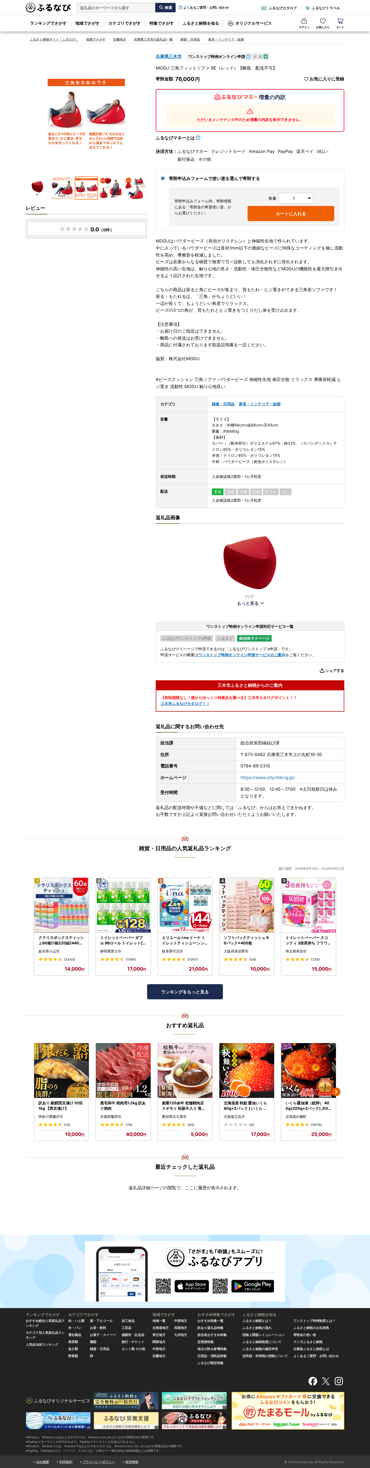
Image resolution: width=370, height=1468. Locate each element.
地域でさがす (87, 23)
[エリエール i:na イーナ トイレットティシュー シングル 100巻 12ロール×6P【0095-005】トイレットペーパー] (185, 905)
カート (340, 27)
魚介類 (73, 1349)
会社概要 (42, 1462)
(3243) (69, 959)
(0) (251, 1125)
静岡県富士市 (110, 951)
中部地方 (158, 1349)
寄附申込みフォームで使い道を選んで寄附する (214, 178)
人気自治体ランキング (42, 1344)
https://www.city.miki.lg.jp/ (268, 777)
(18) (67, 1125)
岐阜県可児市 (172, 951)
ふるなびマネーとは (175, 137)
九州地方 (180, 1335)
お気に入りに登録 (327, 78)
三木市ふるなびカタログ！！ (185, 703)
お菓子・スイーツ (103, 1335)
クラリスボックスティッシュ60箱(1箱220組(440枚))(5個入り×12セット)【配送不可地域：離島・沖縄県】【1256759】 (61, 940)
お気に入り (323, 27)
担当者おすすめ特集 (212, 1335)
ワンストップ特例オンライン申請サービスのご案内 (241, 654)
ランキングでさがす (48, 23)
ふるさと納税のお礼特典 (311, 1328)
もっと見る (248, 603)
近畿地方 (119, 39)
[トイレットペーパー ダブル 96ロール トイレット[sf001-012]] (123, 905)
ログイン (304, 27)
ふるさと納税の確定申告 (260, 1349)
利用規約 (65, 1462)
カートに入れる (291, 213)
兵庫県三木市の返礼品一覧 (153, 39)
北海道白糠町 (296, 1116)
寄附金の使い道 (304, 1335)
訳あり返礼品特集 (210, 1328)
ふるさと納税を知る (201, 23)
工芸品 (126, 1328)
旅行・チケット (133, 1342)
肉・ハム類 (76, 1321)
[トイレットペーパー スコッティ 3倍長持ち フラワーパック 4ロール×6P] (308, 905)
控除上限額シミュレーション (263, 1335)
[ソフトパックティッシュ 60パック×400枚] (246, 905)
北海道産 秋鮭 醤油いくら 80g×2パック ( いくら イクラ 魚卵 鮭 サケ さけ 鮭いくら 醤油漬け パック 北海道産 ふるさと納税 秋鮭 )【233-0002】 (247, 1106)
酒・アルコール (101, 1321)
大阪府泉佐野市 (236, 951)
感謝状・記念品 (133, 1335)
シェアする (334, 670)
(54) (252, 959)
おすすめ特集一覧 (210, 1321)
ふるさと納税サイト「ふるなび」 (54, 39)
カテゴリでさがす (124, 23)
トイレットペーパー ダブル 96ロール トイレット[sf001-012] (123, 940)
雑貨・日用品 (190, 39)
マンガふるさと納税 (308, 1342)
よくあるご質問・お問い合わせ (206, 7)
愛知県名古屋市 (174, 1116)
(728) (315, 959)
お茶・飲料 (98, 1328)
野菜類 (73, 1356)
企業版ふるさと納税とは (311, 1349)
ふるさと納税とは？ (257, 1321)
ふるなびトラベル (326, 8)
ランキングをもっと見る (185, 991)
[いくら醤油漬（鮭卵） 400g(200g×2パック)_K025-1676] (308, 1070)
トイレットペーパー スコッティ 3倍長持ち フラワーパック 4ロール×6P (308, 940)
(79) (129, 1125)
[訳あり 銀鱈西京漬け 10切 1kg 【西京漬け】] (61, 1070)
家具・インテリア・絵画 (226, 39)
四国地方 (180, 1328)
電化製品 (74, 1335)
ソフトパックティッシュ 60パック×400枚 (246, 940)
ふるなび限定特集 (210, 1363)
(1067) (192, 959)
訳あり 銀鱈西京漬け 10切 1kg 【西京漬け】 (60, 1106)
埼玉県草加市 (296, 951)
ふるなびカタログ (283, 8)
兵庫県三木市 (169, 56)
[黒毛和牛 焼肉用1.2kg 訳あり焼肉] (123, 1070)
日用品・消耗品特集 (212, 1356)
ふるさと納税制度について (261, 1342)
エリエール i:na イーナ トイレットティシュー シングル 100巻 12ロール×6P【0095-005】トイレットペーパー (184, 940)
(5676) (316, 1125)
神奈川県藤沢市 (50, 1116)
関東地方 (158, 1342)
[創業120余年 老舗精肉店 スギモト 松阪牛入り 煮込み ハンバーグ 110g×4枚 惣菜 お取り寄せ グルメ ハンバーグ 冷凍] (185, 1070)
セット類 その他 (133, 1349)
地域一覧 (158, 1321)
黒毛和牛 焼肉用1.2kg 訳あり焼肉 (123, 1106)
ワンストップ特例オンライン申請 (216, 56)
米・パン (74, 1328)
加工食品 (128, 1321)
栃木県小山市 (49, 951)
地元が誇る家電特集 (212, 1349)
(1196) (131, 959)
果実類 (73, 1342)
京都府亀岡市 (110, 1116)
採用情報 (131, 1462)
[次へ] (336, 1092)
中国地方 (180, 1321)
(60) (190, 1125)
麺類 (93, 1342)
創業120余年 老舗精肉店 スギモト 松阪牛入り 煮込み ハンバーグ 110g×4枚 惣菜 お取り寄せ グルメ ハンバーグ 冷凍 (184, 1106)
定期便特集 (205, 1342)
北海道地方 (160, 1328)
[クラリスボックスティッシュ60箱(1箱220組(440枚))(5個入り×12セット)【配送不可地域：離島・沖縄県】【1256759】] (61, 905)
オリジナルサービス (253, 23)
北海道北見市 (234, 1116)
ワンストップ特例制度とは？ (314, 1321)
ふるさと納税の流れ (257, 1328)
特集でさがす (162, 23)
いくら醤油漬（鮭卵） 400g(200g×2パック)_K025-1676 (307, 1106)
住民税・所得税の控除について (265, 1356)
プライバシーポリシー (99, 1462)
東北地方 (158, 1335)
